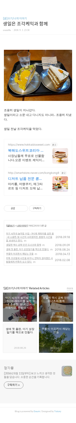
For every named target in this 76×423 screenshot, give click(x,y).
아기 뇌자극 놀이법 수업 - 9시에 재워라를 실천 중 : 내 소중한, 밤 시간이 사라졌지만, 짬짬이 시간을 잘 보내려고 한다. (30, 237)
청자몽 (9, 368)
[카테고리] (5, 4)
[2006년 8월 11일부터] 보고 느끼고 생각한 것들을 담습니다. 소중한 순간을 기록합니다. (29, 375)
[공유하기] (18, 208)
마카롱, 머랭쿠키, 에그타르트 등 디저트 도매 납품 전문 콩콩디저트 (25, 186)
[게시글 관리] (23, 208)
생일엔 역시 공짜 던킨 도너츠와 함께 (23, 244)
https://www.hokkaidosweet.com (29, 144)
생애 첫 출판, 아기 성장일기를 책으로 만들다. (27, 249)
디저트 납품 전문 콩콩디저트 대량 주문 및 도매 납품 (25, 179)
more (70, 288)
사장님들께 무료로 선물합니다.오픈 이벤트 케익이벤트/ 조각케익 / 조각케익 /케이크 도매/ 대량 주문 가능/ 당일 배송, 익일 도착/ (26, 158)
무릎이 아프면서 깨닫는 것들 (20, 253)
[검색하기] (71, 4)
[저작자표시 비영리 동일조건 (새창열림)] (50, 208)
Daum (37, 411)
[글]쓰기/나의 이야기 (15, 18)
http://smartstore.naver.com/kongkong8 (33, 172)
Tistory (57, 411)
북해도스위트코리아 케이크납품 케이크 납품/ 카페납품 (26, 150)
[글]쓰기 (10, 225)
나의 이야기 (22, 225)
